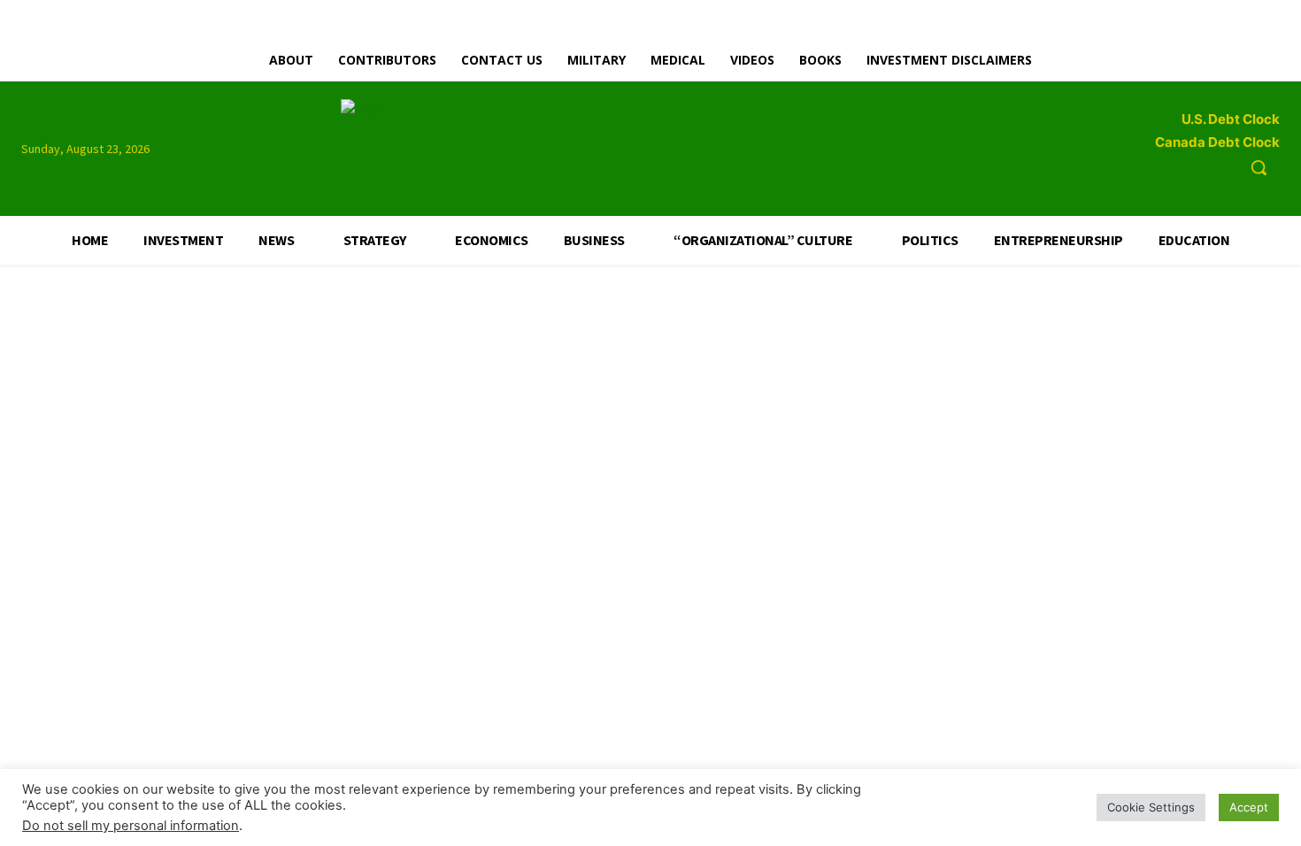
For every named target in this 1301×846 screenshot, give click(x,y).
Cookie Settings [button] (1151, 807)
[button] (1258, 167)
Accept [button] (1248, 807)
